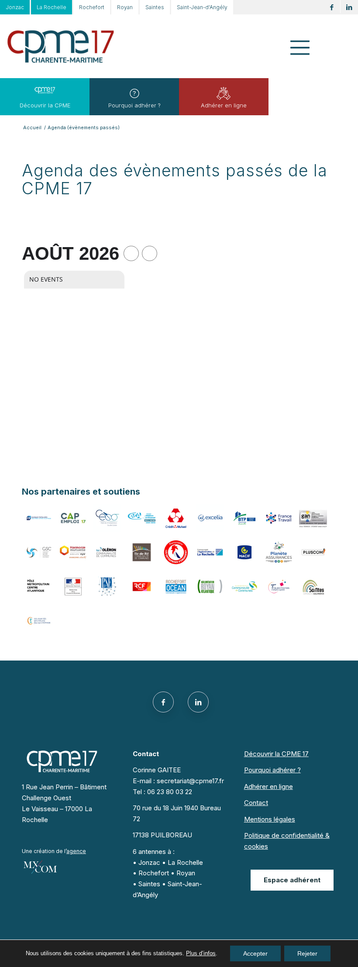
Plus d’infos (201, 953)
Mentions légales (269, 819)
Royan (125, 7)
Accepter (255, 953)
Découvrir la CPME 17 (276, 754)
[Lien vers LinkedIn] (349, 7)
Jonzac (15, 7)
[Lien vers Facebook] (331, 7)
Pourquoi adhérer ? (134, 105)
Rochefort (91, 7)
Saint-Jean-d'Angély (202, 7)
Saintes (154, 7)
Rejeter (307, 953)
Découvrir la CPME (45, 105)
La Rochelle (51, 7)
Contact (256, 802)
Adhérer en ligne (224, 105)
